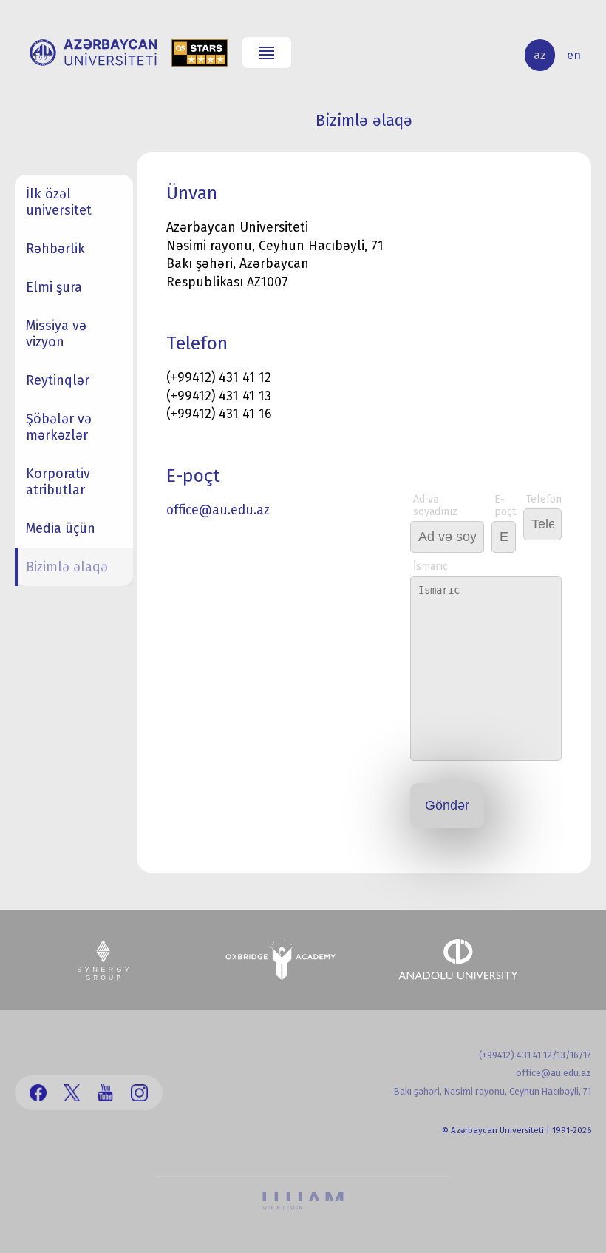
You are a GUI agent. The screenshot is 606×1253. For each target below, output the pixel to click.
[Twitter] (72, 1092)
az (540, 55)
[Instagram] (139, 1092)
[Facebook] (38, 1092)
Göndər (447, 805)
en (574, 55)
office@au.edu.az (218, 510)
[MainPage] (93, 52)
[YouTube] (105, 1092)
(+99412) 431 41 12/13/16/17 (535, 1055)
